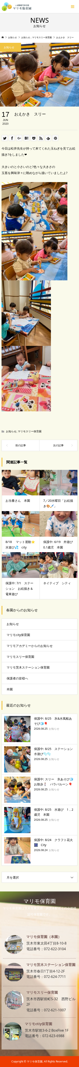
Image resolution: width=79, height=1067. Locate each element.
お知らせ (11, 431)
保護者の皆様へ (17, 678)
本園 (10, 689)
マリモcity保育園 (18, 635)
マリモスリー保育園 (29, 431)
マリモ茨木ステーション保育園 (28, 667)
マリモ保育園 (39, 901)
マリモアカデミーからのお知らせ (30, 646)
